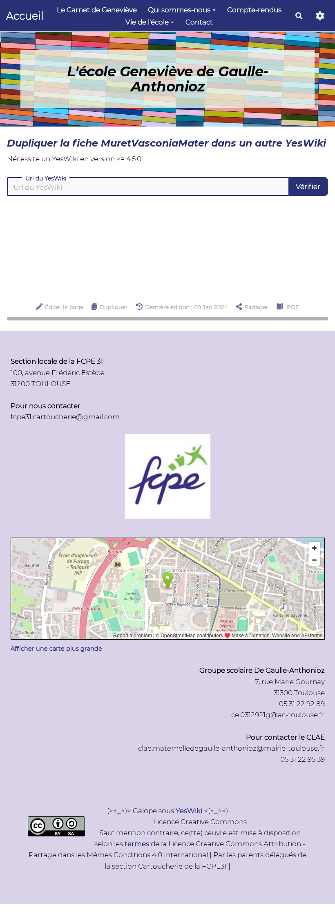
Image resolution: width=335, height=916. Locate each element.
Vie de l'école (147, 22)
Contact (199, 22)
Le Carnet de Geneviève (97, 10)
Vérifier (308, 186)
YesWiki (189, 811)
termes (137, 844)
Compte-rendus (254, 10)
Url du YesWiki (46, 178)
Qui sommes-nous (179, 10)
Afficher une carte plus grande (56, 648)
